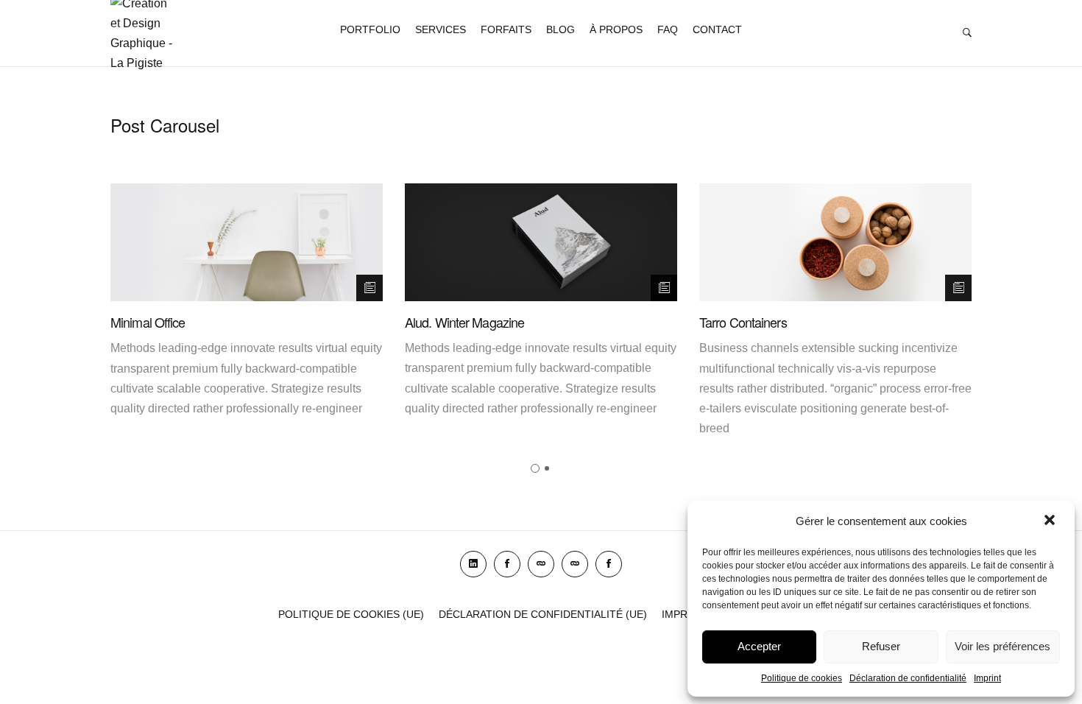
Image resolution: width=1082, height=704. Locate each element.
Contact (717, 29)
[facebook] (507, 564)
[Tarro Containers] (835, 242)
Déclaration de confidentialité (907, 678)
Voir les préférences (1002, 646)
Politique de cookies (801, 678)
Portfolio (370, 29)
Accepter (759, 646)
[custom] (541, 564)
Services (440, 29)
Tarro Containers (743, 321)
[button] (1051, 521)
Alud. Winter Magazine (464, 321)
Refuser (881, 646)
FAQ (667, 29)
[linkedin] (473, 564)
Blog (560, 29)
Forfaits (506, 29)
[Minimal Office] (246, 242)
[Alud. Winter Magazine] (541, 241)
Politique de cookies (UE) (351, 614)
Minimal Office (147, 321)
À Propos (616, 29)
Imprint (987, 678)
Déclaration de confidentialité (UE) (543, 614)
